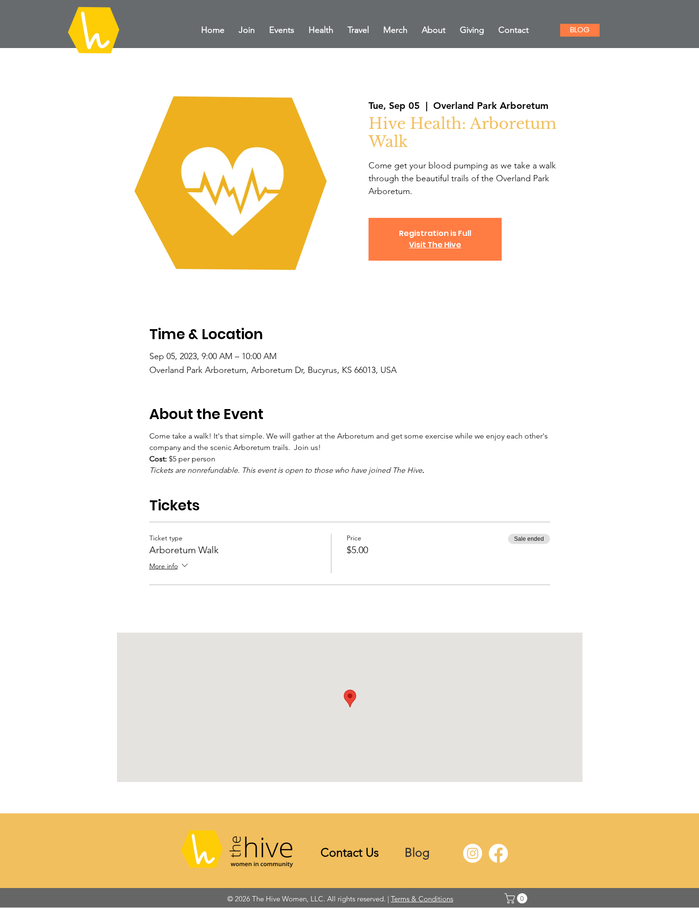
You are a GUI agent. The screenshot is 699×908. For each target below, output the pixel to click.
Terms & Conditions (422, 898)
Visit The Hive (435, 244)
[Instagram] (472, 853)
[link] (517, 898)
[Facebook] (498, 853)
